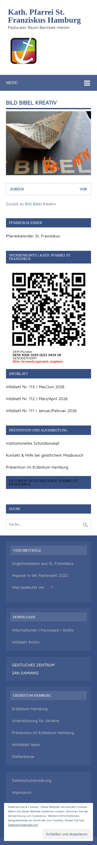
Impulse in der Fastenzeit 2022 (40, 575)
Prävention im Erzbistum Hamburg (37, 467)
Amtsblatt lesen (26, 744)
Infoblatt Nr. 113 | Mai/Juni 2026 (35, 386)
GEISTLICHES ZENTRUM (33, 665)
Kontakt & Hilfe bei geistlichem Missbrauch (44, 455)
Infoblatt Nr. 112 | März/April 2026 (37, 398)
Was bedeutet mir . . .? (32, 587)
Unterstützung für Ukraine (35, 720)
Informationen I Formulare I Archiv (43, 630)
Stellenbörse (23, 756)
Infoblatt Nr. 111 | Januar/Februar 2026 (41, 410)
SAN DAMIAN (24, 673)
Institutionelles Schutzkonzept (32, 443)
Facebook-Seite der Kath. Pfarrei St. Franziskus (44, 482)
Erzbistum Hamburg (30, 708)
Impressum (21, 792)
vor (83, 189)
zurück (17, 189)
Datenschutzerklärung (31, 780)
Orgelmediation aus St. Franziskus (42, 563)
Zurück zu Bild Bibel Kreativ (31, 204)
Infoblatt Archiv (26, 642)
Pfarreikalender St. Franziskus (33, 236)
